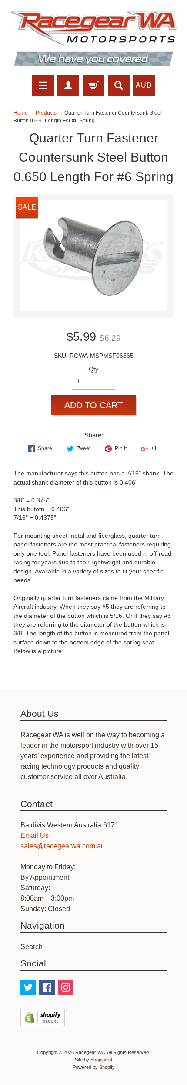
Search (31, 946)
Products (46, 112)
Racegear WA (90, 1052)
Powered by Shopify (94, 1067)
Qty (93, 369)
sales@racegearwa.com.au (62, 846)
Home (20, 112)
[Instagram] (65, 987)
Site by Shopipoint (93, 1059)
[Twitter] (28, 987)
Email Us (34, 835)
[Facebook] (47, 987)
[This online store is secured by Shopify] (42, 1021)
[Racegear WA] (93, 38)
